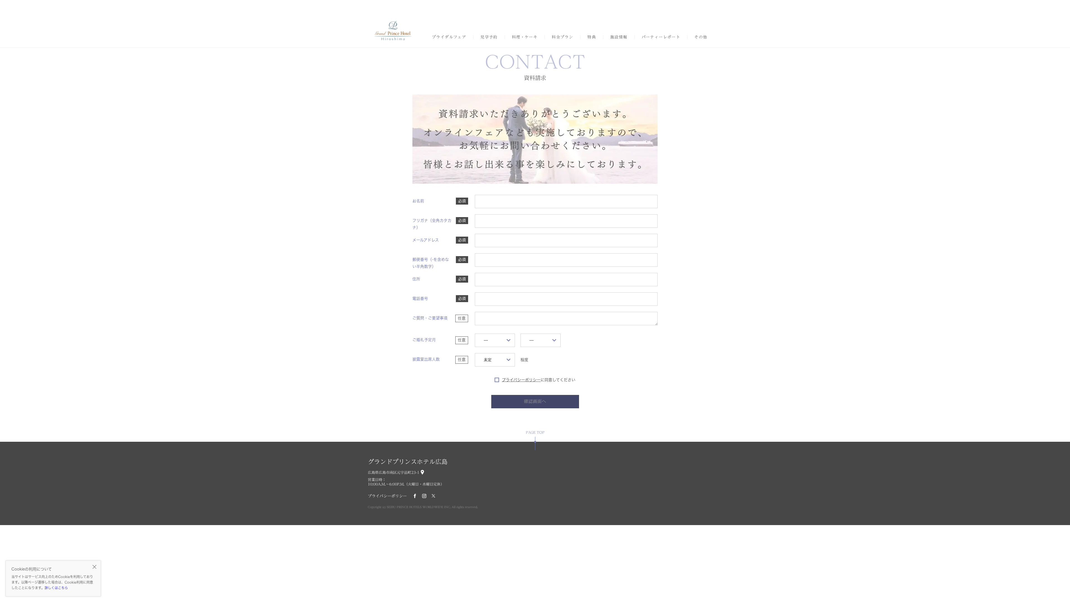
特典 (591, 37)
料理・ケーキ (525, 37)
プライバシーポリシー (521, 380)
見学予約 (489, 37)
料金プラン (562, 37)
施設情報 (619, 37)
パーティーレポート (661, 37)
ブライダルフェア (449, 37)
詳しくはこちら (56, 587)
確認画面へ (535, 401)
